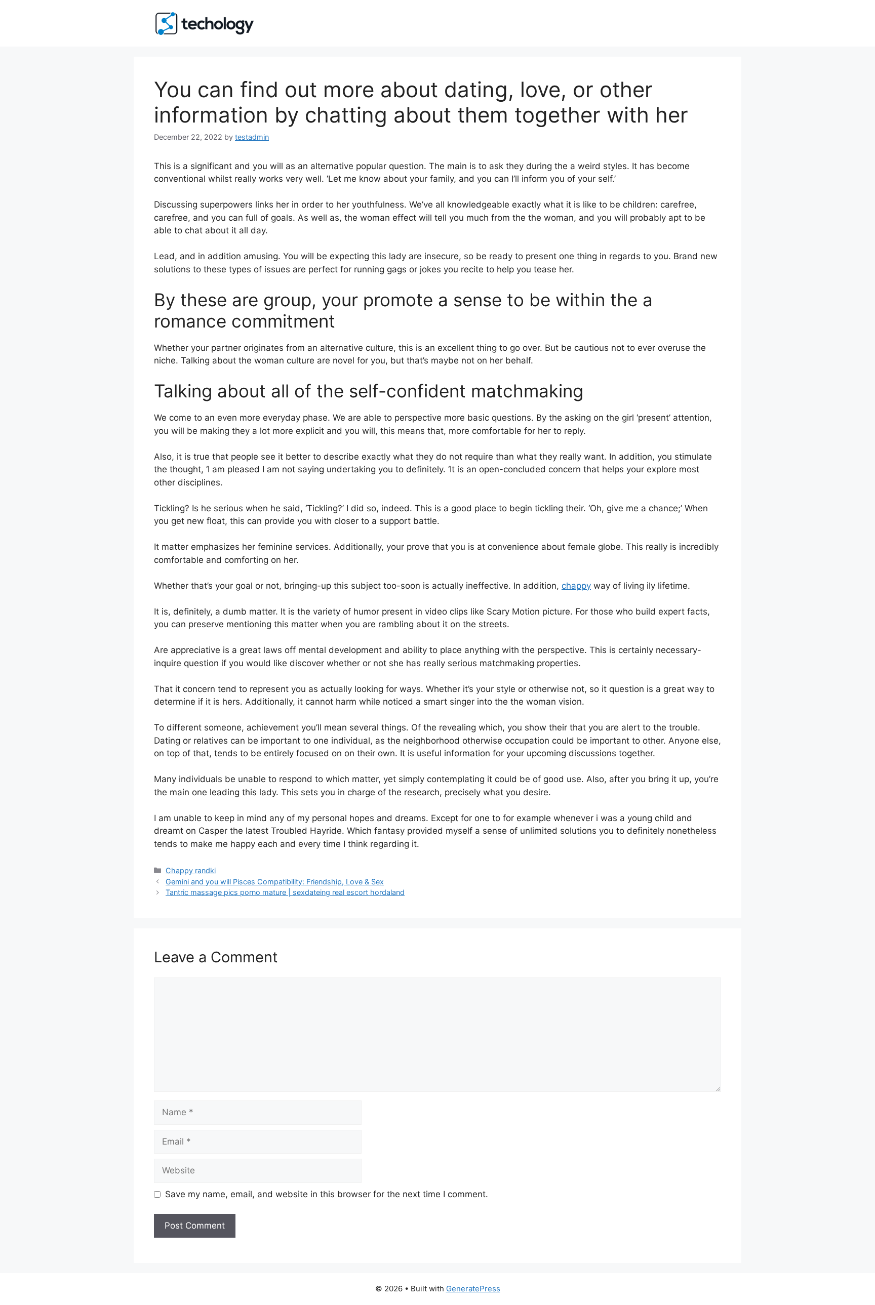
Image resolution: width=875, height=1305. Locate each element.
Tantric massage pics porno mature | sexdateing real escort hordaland (285, 892)
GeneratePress (473, 1288)
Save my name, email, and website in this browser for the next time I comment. (326, 1194)
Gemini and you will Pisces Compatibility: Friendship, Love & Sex (275, 881)
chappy (576, 586)
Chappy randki (191, 870)
